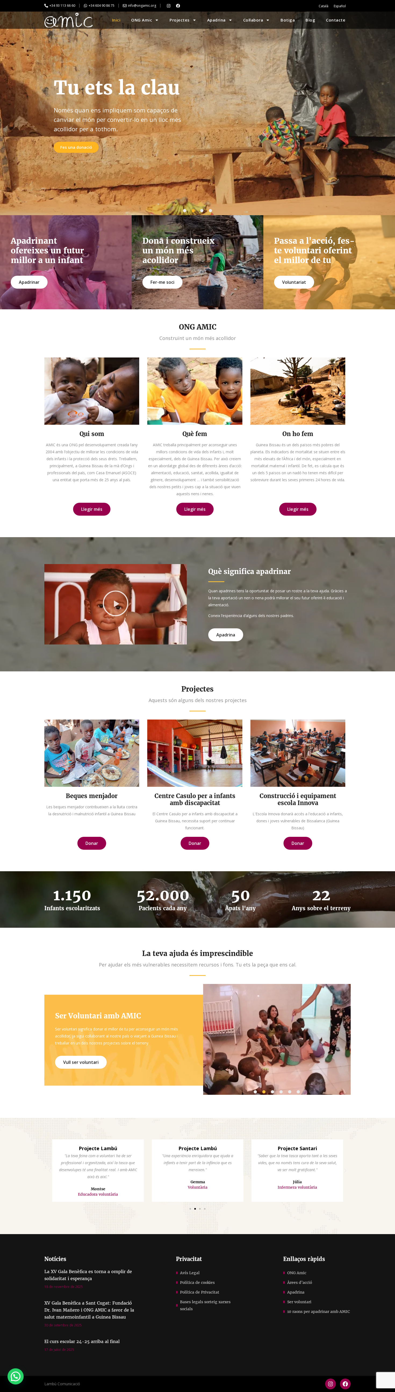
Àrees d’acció (299, 1282)
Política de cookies (197, 1282)
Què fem (194, 434)
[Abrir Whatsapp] (85, 6)
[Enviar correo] (125, 6)
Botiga (288, 20)
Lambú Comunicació (62, 1383)
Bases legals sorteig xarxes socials (205, 1305)
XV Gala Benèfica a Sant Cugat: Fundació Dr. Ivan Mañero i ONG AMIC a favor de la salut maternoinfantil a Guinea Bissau (89, 1310)
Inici (116, 20)
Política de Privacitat (199, 1292)
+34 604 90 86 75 (101, 5)
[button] (184, 210)
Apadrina (216, 20)
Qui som (92, 434)
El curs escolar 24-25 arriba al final (82, 1341)
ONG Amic (141, 20)
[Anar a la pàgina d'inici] (68, 20)
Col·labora (253, 20)
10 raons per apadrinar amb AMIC (318, 1311)
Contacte (335, 20)
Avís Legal (190, 1272)
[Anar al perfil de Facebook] (178, 6)
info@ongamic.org (142, 5)
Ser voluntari (299, 1301)
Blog (310, 20)
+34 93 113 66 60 (62, 5)
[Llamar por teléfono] (46, 6)
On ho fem (297, 434)
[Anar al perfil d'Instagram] (168, 6)
